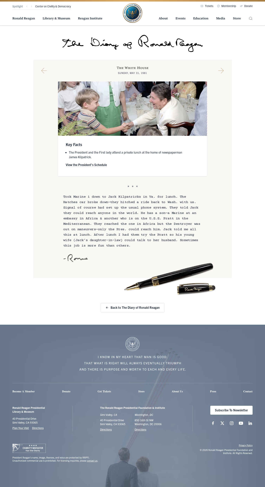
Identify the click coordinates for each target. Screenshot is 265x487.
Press (213, 391)
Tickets (209, 6)
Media (220, 18)
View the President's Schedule (86, 165)
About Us (177, 391)
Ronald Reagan (23, 18)
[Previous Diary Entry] (44, 70)
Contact (248, 391)
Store (237, 18)
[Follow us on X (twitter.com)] (222, 423)
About (163, 18)
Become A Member (23, 391)
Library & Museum (56, 18)
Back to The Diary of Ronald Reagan (135, 307)
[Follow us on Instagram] (231, 423)
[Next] (31, 6)
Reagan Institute (90, 18)
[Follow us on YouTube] (241, 423)
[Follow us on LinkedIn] (250, 423)
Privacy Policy (246, 445)
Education (200, 18)
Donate (248, 6)
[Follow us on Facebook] (213, 423)
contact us (92, 460)
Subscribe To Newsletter (231, 410)
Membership (228, 6)
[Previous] (26, 6)
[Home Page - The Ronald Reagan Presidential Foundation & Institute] (132, 13)
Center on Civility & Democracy (53, 6)
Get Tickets (104, 391)
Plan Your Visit (20, 428)
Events (180, 18)
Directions (38, 428)
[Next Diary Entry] (221, 70)
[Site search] (251, 18)
